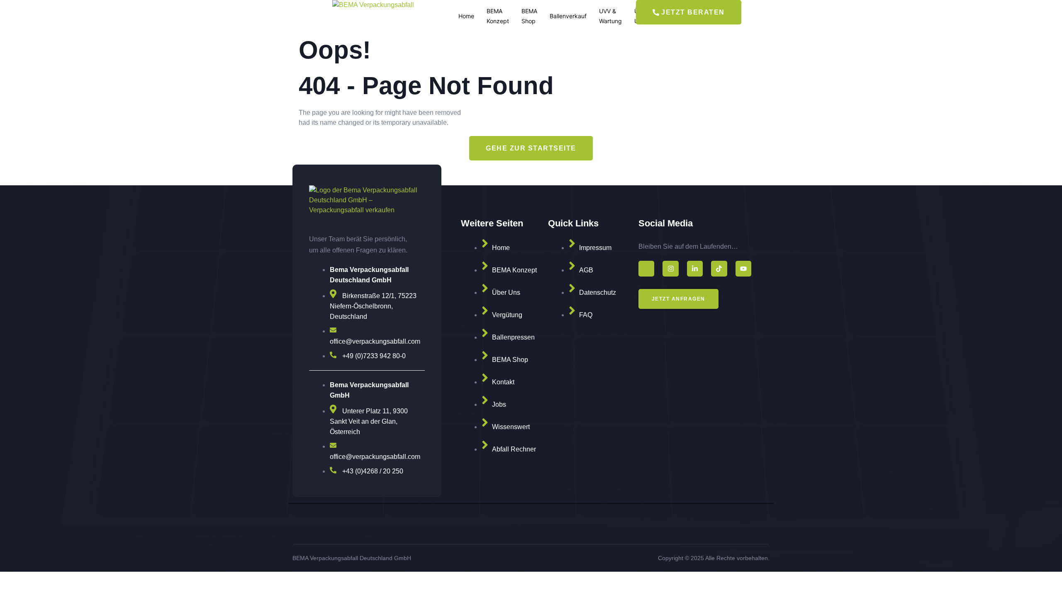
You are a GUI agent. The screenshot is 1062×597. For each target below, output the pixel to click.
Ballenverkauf (568, 15)
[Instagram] (670, 269)
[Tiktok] (719, 269)
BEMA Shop (529, 15)
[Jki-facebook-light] (646, 269)
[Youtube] (743, 269)
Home (466, 15)
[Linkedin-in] (695, 269)
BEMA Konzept (498, 15)
